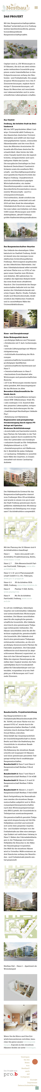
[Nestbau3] (15, 7)
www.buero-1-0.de (12, 560)
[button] (35, 1062)
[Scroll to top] (37, 1088)
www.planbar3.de (11, 592)
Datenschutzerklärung (27, 1085)
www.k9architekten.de (27, 585)
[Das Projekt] (20, 694)
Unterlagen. (31, 1048)
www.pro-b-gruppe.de (14, 579)
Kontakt (33, 1080)
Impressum (32, 1083)
